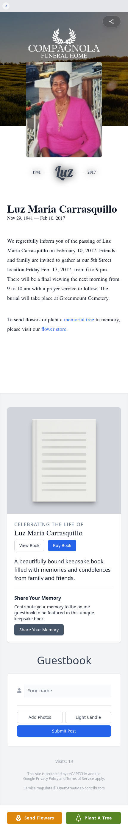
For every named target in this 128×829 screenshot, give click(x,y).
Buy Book (62, 545)
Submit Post (64, 731)
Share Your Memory (39, 629)
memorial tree (79, 319)
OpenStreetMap (70, 788)
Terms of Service (80, 778)
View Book (29, 545)
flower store (53, 328)
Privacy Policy (47, 778)
